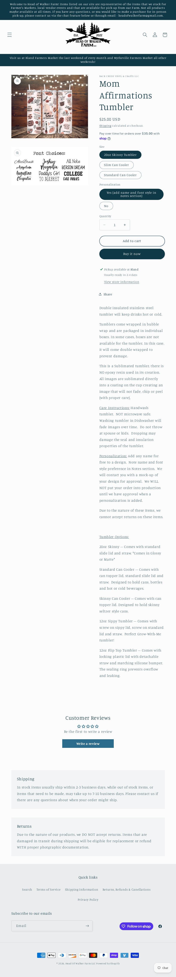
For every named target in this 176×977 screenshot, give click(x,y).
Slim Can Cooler (116, 165)
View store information (121, 282)
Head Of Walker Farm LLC (80, 963)
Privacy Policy (88, 899)
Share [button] (108, 294)
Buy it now (132, 254)
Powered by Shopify (108, 963)
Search (27, 889)
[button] (9, 35)
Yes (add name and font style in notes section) (131, 194)
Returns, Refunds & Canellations (127, 889)
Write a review (88, 743)
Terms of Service (48, 889)
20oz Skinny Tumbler (120, 154)
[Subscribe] (87, 925)
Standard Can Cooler (120, 175)
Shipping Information (81, 889)
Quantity (105, 216)
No (106, 206)
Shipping (105, 125)
